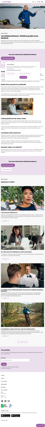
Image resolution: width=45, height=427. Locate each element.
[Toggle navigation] (42, 1)
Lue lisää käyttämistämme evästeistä (14, 70)
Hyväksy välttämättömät (25, 73)
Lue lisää (4, 221)
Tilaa (4, 364)
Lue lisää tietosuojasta (6, 368)
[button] (39, 2)
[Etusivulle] (6, 1)
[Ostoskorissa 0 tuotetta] (37, 1)
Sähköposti (3, 358)
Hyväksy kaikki (23, 77)
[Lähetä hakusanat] (33, 2)
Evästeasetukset (10, 73)
